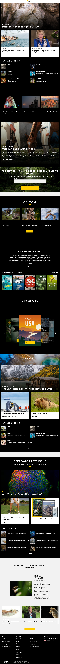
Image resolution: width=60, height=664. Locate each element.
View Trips (35, 416)
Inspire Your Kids (18, 644)
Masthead (17, 654)
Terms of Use (3, 638)
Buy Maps (17, 643)
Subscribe (16, 464)
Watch (34, 54)
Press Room (17, 655)
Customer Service (33, 639)
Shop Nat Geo (18, 646)
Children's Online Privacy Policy (6, 643)
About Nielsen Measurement (6, 646)
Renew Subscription (33, 641)
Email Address (17, 178)
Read (5, 54)
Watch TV (17, 649)
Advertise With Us (19, 657)
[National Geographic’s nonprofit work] (30, 588)
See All (30, 553)
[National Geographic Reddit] (58, 638)
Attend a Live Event (19, 639)
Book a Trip (17, 641)
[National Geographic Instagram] (44, 638)
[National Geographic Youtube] (51, 638)
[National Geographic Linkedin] (53, 638)
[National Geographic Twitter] (49, 638)
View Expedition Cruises (9, 416)
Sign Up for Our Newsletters (34, 646)
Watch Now (30, 266)
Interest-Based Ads (4, 644)
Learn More (35, 521)
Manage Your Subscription (34, 643)
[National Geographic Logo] (5, 662)
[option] (11, 105)
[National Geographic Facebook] (47, 638)
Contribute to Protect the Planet (35, 647)
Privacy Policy (3, 639)
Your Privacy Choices (4, 647)
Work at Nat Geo (33, 644)
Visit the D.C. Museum (19, 647)
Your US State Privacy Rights (6, 641)
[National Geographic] (30, 1)
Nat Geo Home (18, 638)
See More (30, 86)
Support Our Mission (19, 652)
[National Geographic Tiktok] (55, 638)
